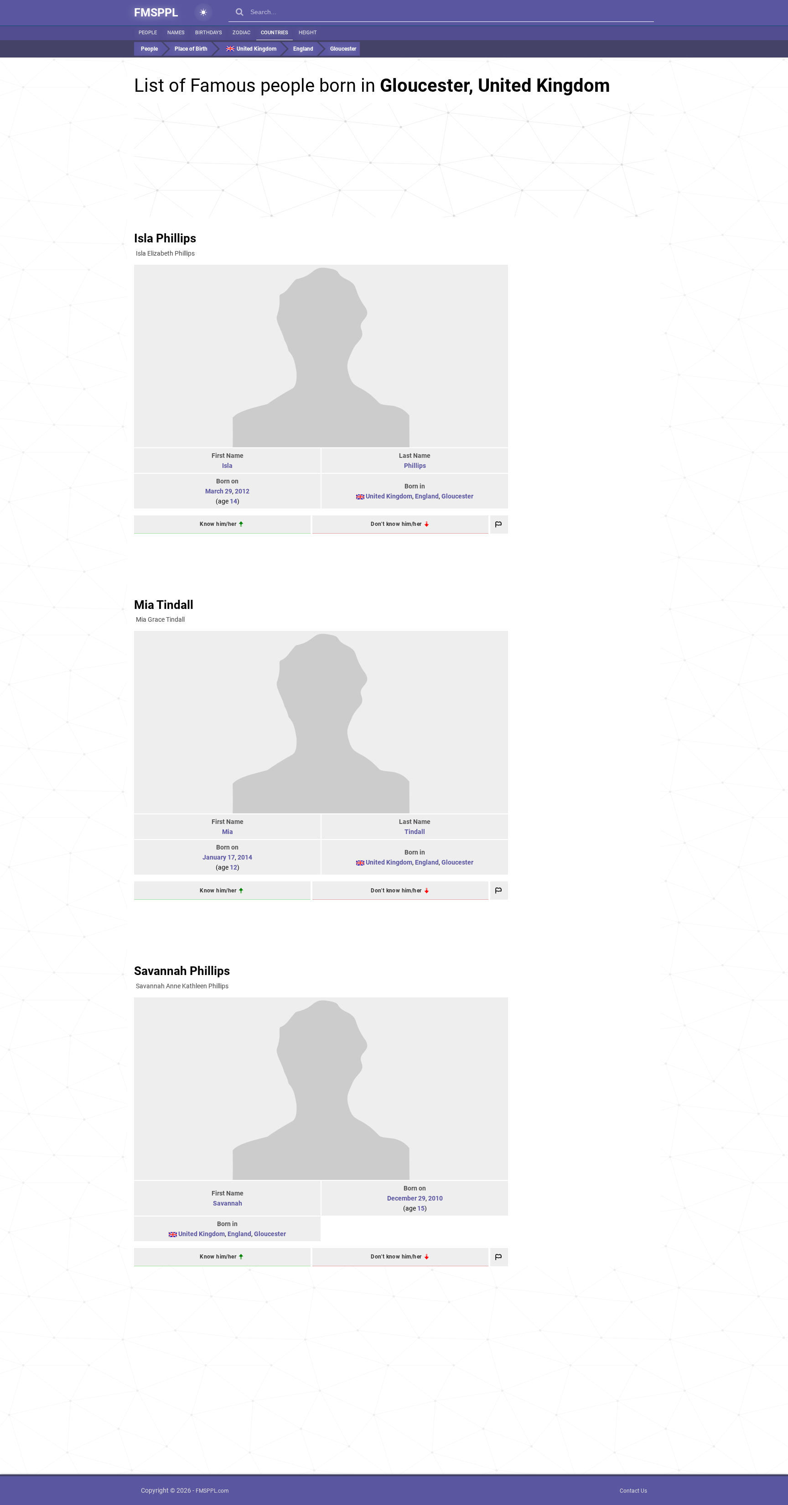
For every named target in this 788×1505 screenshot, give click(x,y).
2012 (242, 491)
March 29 (218, 491)
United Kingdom (389, 496)
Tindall (414, 831)
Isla (227, 465)
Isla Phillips (165, 238)
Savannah (227, 1203)
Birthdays (208, 33)
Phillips (415, 465)
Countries (274, 33)
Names (176, 33)
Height (308, 33)
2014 (245, 857)
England (427, 496)
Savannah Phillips (182, 971)
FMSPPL (156, 12)
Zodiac (241, 33)
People (148, 33)
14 (233, 501)
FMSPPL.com (212, 1491)
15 (421, 1208)
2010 (435, 1198)
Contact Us (633, 1491)
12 (233, 867)
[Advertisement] (394, 160)
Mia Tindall (163, 605)
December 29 (406, 1198)
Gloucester (457, 496)
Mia (227, 831)
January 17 (218, 857)
